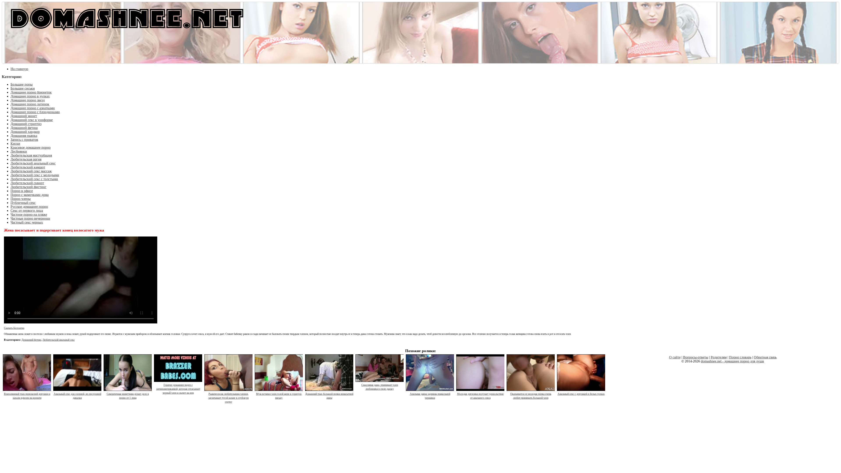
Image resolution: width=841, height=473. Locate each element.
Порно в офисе (22, 191)
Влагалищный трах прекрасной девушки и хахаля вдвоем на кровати (27, 395)
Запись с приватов (24, 139)
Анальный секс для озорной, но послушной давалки (77, 395)
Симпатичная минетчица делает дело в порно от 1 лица (128, 395)
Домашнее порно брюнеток (31, 92)
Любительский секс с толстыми (34, 179)
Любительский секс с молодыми (35, 175)
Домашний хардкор (25, 132)
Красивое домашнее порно (31, 147)
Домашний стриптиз (26, 124)
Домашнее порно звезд (28, 100)
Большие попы (22, 84)
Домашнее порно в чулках (30, 96)
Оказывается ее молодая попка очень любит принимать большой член (530, 395)
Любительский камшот (28, 167)
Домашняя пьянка (24, 136)
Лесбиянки (19, 151)
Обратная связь (765, 357)
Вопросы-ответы (695, 357)
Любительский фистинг (28, 187)
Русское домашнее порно (29, 206)
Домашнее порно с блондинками (35, 112)
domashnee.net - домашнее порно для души (732, 361)
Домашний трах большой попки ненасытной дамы (329, 395)
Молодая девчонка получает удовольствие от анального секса (480, 395)
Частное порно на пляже (29, 214)
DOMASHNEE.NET (127, 17)
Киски (15, 143)
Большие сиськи (23, 88)
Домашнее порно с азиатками (33, 108)
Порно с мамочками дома (30, 195)
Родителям (719, 357)
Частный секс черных (27, 222)
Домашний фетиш (24, 128)
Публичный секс (23, 203)
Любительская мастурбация (31, 155)
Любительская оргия (26, 159)
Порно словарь (740, 357)
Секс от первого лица (27, 210)
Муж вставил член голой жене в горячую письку (279, 395)
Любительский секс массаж (31, 171)
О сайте (675, 357)
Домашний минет (24, 116)
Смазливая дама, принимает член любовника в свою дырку (379, 386)
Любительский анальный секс (33, 163)
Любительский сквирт (27, 183)
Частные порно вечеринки (30, 218)
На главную (19, 69)
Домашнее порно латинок (30, 104)
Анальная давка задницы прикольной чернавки (430, 395)
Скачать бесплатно (14, 328)
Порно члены (21, 199)
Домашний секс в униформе (32, 120)
